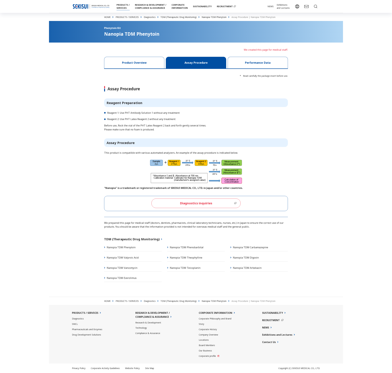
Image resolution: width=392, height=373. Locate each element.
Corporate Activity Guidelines (105, 368)
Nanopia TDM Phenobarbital (187, 247)
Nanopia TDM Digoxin (246, 257)
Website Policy (132, 368)
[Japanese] (297, 6)
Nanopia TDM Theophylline (186, 257)
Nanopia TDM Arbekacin (247, 268)
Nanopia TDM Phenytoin (121, 247)
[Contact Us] (306, 6)
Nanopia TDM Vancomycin (122, 268)
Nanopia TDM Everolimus (122, 278)
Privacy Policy (78, 368)
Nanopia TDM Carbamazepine (250, 247)
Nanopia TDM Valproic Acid (123, 257)
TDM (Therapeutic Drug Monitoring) (132, 239)
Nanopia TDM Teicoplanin (185, 268)
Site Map (149, 368)
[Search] (315, 6)
